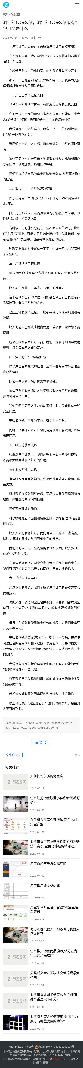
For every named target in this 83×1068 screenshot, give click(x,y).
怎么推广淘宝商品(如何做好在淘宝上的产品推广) (53, 953)
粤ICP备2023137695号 (21, 1046)
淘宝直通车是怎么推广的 (48, 863)
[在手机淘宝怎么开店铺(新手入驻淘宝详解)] (15, 826)
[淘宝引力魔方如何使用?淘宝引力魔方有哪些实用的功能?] (15, 1023)
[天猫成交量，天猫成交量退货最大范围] (15, 979)
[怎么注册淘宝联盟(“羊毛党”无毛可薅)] (15, 804)
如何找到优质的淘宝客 (46, 776)
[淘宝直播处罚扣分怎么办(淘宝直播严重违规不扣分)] (15, 1001)
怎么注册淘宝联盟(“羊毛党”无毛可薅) (55, 800)
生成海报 (14, 754)
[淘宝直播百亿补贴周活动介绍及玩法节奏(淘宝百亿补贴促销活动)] (15, 848)
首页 (5, 14)
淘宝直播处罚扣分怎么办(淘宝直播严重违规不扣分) (53, 997)
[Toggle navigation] (77, 4)
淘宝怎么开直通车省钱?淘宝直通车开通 (54, 909)
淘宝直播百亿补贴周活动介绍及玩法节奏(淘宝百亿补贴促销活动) (55, 844)
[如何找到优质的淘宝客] (15, 782)
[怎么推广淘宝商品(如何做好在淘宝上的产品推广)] (15, 957)
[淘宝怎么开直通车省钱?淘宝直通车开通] (15, 913)
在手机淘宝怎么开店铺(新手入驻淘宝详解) (53, 822)
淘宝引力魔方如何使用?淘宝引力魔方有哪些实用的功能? (54, 1019)
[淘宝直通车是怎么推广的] (15, 869)
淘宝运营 (36, 37)
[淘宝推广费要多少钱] (15, 891)
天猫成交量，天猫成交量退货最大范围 (55, 975)
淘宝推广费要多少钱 (45, 885)
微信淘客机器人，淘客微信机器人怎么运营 (55, 931)
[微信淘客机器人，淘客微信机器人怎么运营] (15, 935)
